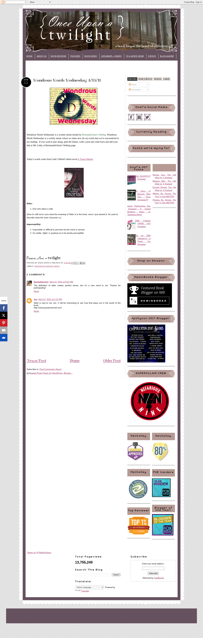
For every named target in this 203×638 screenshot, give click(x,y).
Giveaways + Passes (111, 56)
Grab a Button (145, 79)
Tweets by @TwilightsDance (39, 552)
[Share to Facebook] (81, 263)
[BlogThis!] (75, 263)
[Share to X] (78, 263)
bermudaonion (41, 282)
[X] (3, 315)
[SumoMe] (3, 337)
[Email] (3, 330)
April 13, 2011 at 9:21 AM (61, 282)
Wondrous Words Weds (47, 266)
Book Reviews (58, 56)
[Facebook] (3, 308)
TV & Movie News (135, 56)
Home (29, 56)
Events (152, 56)
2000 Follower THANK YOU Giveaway (143, 224)
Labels (166, 79)
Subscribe (132, 79)
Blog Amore (167, 56)
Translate (85, 591)
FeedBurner (159, 578)
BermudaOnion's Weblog (94, 134)
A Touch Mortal (85, 159)
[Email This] (72, 263)
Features (75, 56)
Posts (133, 85)
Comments (136, 90)
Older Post (112, 360)
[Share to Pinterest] (83, 263)
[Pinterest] (3, 322)
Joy (35, 299)
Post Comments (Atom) (51, 369)
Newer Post (36, 360)
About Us (42, 56)
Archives (157, 79)
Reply (36, 291)
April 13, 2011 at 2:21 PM (50, 299)
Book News (90, 56)
